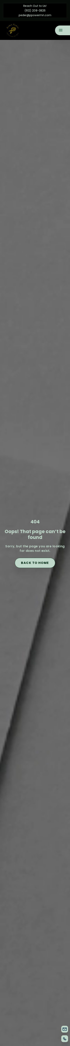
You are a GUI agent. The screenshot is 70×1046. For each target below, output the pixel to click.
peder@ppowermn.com (35, 15)
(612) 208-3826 (35, 10)
